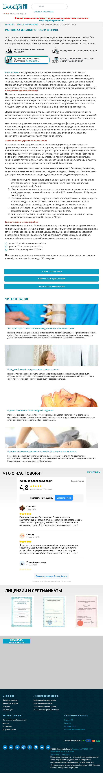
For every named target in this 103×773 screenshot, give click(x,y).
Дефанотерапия (9, 729)
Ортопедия (7, 726)
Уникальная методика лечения (51, 279)
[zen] (42, 747)
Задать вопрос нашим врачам (51, 286)
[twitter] (17, 747)
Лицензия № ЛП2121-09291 (82, 749)
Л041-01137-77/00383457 (60, 754)
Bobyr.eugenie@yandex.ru (51, 20)
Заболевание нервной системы (46, 710)
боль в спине (11, 72)
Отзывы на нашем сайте (74, 729)
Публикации (7, 710)
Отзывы (6, 707)
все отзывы (93, 472)
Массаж (6, 723)
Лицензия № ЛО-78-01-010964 (62, 752)
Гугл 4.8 (67, 723)
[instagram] (36, 747)
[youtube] (11, 747)
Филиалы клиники (10, 700)
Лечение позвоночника (51, 271)
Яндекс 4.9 (68, 720)
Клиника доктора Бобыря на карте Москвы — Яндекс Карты (51, 581)
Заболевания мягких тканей (45, 707)
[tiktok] (23, 747)
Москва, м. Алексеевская (43, 12)
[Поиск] (33, 6)
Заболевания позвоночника (45, 700)
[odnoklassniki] (29, 747)
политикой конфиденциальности (85, 757)
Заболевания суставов (43, 703)
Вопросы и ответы (10, 703)
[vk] (5, 747)
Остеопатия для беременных (14, 720)
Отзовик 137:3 (70, 726)
